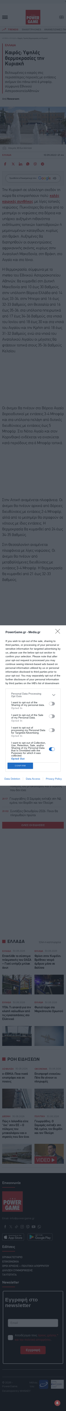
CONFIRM (20, 766)
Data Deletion (12, 778)
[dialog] (33, 705)
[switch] (52, 704)
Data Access (33, 778)
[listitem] (33, 694)
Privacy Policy (54, 778)
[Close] (58, 632)
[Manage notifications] (57, 1403)
